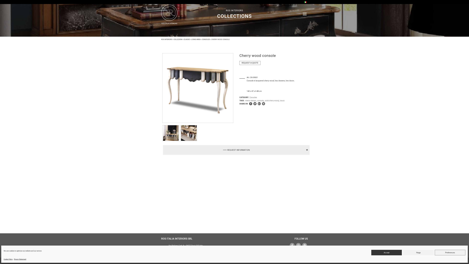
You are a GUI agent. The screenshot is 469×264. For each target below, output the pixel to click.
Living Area (196, 39)
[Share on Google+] (259, 104)
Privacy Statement (20, 259)
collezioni (178, 39)
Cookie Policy (8, 259)
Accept (386, 253)
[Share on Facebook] (250, 104)
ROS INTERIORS (166, 39)
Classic (187, 39)
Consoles (206, 39)
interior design (250, 101)
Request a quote (250, 63)
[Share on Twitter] (254, 104)
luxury (282, 101)
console (260, 101)
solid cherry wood (272, 101)
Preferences (450, 253)
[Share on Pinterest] (263, 104)
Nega (418, 253)
